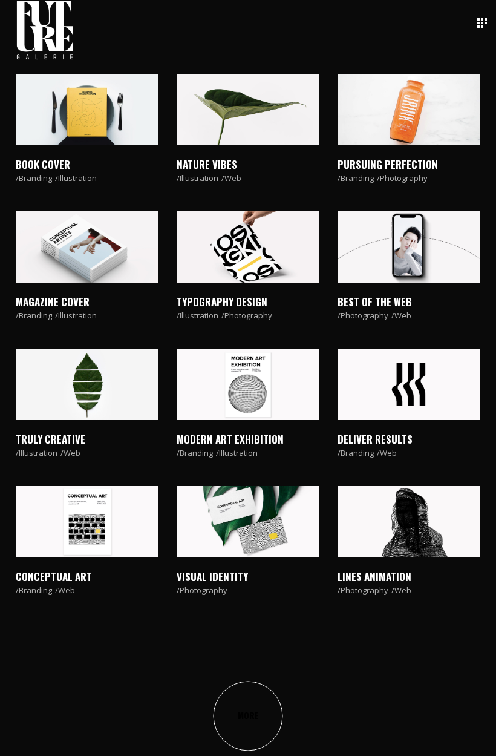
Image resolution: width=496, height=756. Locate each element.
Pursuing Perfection (388, 164)
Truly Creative (50, 439)
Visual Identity (212, 576)
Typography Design (222, 301)
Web (232, 178)
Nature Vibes (207, 164)
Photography (404, 178)
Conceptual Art (54, 576)
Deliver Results (375, 439)
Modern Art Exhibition (230, 439)
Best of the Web (375, 301)
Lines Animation (374, 576)
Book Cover (43, 164)
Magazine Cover (53, 301)
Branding (35, 178)
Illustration (77, 178)
